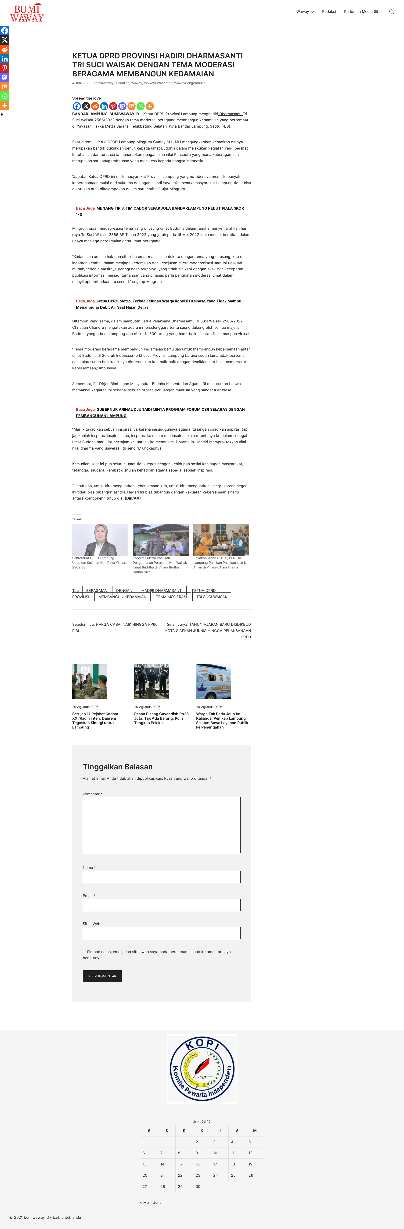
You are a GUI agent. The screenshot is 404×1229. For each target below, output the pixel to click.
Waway (302, 11)
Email (89, 895)
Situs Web (91, 923)
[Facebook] (77, 106)
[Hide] (2, 114)
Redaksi (329, 11)
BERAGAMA (96, 590)
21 (162, 1175)
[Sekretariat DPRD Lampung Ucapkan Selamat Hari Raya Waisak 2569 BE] (100, 540)
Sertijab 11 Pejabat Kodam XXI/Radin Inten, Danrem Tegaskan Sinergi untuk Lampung (95, 720)
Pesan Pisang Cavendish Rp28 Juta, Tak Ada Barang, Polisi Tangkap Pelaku (161, 718)
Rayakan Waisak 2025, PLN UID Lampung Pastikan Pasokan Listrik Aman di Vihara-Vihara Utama (219, 562)
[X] (86, 106)
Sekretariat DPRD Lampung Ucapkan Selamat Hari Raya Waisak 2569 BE (99, 562)
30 (198, 1186)
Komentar (93, 794)
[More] (150, 106)
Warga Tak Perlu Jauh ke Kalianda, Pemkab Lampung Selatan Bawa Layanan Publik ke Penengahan (222, 720)
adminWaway (104, 83)
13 (145, 1164)
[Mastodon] (122, 106)
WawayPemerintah (158, 83)
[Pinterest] (113, 106)
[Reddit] (95, 106)
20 (145, 1175)
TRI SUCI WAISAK (211, 596)
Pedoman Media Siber (363, 11)
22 (180, 1175)
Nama (89, 867)
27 (145, 1186)
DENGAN (124, 590)
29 (180, 1186)
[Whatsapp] (141, 106)
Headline (122, 83)
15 (180, 1164)
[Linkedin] (104, 106)
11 (232, 1152)
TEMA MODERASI (171, 596)
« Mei (145, 1202)
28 (162, 1186)
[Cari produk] (392, 11)
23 (198, 1175)
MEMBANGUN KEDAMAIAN (122, 596)
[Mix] (131, 106)
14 (162, 1164)
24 (215, 1175)
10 (215, 1152)
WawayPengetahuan (190, 83)
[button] (270, 54)
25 (233, 1175)
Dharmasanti (230, 113)
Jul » (157, 1202)
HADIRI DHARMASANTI (162, 590)
